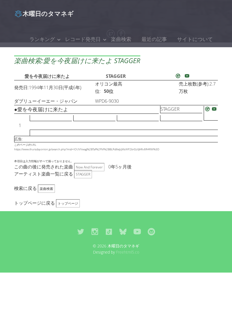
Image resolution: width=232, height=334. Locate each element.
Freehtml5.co (127, 252)
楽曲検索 (121, 39)
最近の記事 (154, 39)
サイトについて (195, 39)
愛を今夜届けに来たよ (47, 76)
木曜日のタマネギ (48, 13)
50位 (108, 91)
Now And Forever (89, 167)
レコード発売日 (83, 39)
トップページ (68, 203)
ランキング (42, 39)
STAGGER (116, 76)
